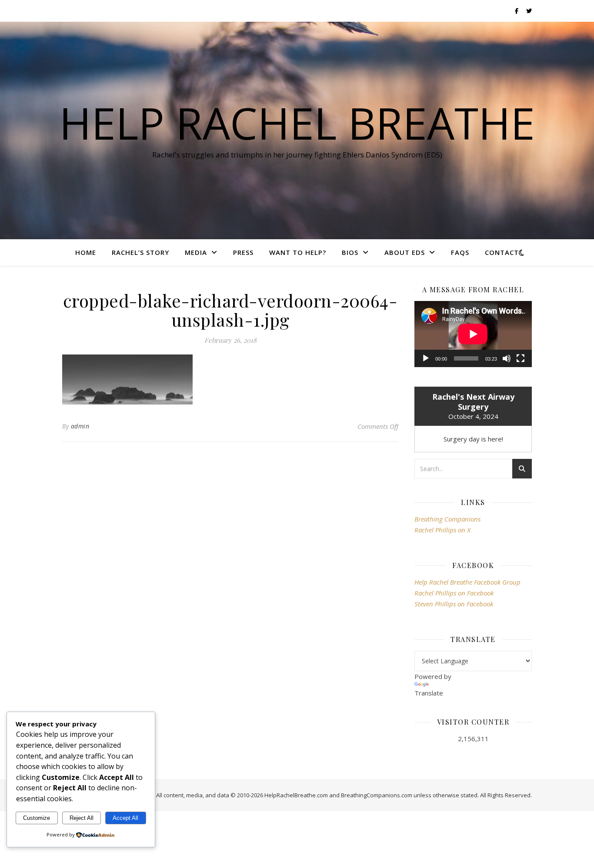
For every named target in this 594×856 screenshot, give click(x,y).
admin (80, 426)
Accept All (125, 818)
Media (196, 252)
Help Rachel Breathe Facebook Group (467, 582)
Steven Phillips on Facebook (453, 603)
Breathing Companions (447, 519)
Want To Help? (297, 252)
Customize (36, 818)
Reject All (81, 818)
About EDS (404, 252)
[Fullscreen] (520, 358)
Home (85, 252)
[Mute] (506, 358)
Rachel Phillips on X (442, 529)
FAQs (460, 252)
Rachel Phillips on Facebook (454, 592)
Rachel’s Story (140, 252)
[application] (473, 334)
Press (243, 252)
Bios (350, 252)
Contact (502, 252)
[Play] (425, 358)
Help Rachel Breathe (297, 122)
